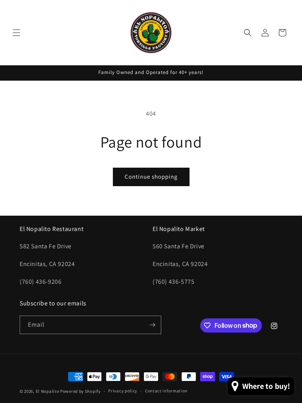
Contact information (166, 391)
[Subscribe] (152, 325)
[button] (16, 32)
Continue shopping (151, 176)
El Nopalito (47, 391)
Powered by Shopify (80, 391)
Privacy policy (122, 391)
